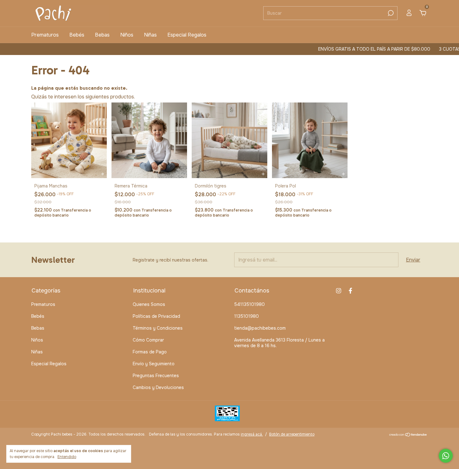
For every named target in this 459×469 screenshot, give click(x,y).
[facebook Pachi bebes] (350, 291)
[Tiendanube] (408, 435)
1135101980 (246, 316)
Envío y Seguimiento (154, 364)
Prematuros (45, 35)
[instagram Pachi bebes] (339, 291)
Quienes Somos (149, 304)
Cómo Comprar (148, 340)
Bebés (76, 35)
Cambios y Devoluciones (158, 387)
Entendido (66, 456)
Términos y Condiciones (158, 328)
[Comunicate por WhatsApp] (446, 456)
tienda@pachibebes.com (260, 328)
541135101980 (249, 304)
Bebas (102, 35)
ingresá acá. (252, 434)
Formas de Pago (150, 352)
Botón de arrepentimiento (291, 434)
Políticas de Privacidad (156, 316)
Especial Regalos (186, 35)
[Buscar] (390, 13)
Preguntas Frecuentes (156, 375)
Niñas (150, 35)
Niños (126, 35)
